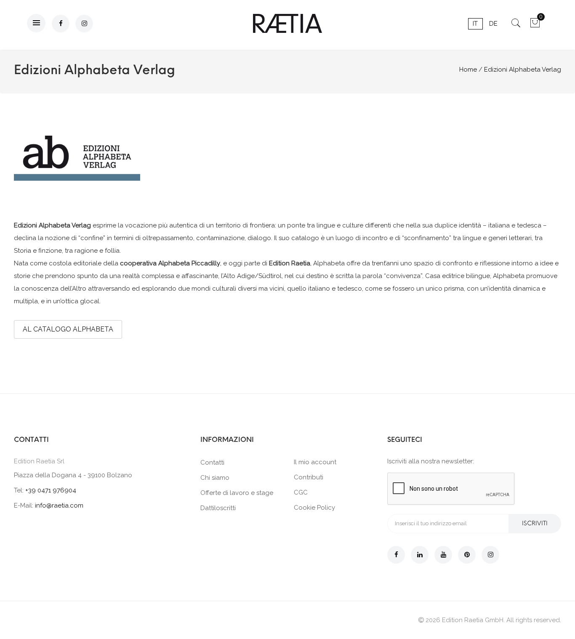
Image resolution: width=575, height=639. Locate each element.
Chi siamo (214, 477)
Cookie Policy (314, 507)
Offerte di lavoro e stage (236, 493)
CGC (301, 492)
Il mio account (315, 462)
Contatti (212, 462)
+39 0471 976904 (50, 490)
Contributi (308, 477)
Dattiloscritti (218, 508)
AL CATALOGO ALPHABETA (68, 329)
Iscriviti (535, 523)
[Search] (516, 25)
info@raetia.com (59, 505)
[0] (534, 25)
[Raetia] (287, 23)
